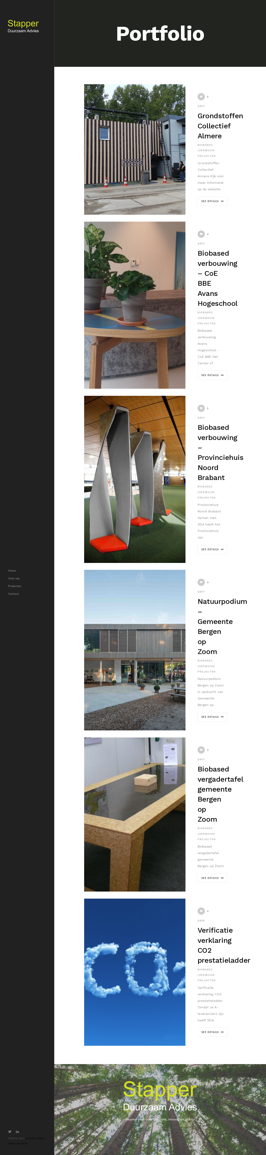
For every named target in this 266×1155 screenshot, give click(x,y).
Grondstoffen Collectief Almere (220, 126)
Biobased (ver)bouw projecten (207, 150)
